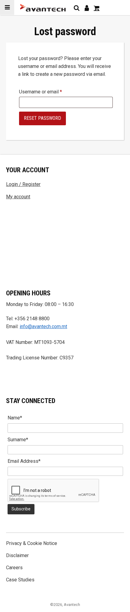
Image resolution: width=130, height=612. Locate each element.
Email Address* (24, 461)
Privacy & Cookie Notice (31, 543)
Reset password (42, 118)
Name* (15, 418)
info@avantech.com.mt (43, 326)
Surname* (18, 439)
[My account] (87, 8)
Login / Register (23, 184)
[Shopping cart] (97, 8)
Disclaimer (17, 555)
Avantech (72, 604)
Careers (14, 567)
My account (18, 197)
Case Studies (20, 580)
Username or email (40, 92)
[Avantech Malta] (43, 8)
